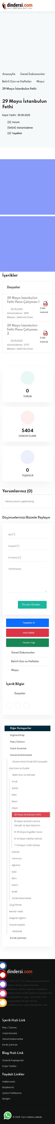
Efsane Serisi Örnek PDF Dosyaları (30, 761)
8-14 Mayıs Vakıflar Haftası (28, 838)
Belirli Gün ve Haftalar (17, 81)
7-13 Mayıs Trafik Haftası (27, 845)
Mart (14, 794)
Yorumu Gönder (31, 605)
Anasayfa (8, 74)
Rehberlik (17, 931)
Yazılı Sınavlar (9, 1033)
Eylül (14, 871)
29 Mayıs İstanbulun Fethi (27, 814)
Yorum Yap (28, 642)
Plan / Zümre (9, 1027)
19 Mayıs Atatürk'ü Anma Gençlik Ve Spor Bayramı (27, 823)
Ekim (14, 878)
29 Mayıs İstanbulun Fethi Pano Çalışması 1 (23, 300)
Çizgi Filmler (15, 904)
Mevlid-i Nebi (16, 911)
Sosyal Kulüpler (17, 924)
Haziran (16, 851)
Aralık (14, 891)
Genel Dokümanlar (32, 74)
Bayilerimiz (8, 1087)
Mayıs (40, 81)
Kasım (15, 885)
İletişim (6, 1098)
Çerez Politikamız (12, 1093)
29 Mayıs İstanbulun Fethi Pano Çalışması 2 (22, 329)
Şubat (15, 788)
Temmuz (17, 858)
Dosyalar (13, 287)
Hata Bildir (28, 632)
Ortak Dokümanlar (21, 898)
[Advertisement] (27, 41)
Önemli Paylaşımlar (13, 1060)
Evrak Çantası (9, 1044)
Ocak (14, 781)
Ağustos (16, 865)
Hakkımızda (8, 1081)
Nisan (14, 801)
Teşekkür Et (28, 622)
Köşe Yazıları (9, 1066)
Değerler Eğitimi (17, 918)
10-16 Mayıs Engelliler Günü (28, 832)
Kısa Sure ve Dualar (19, 768)
